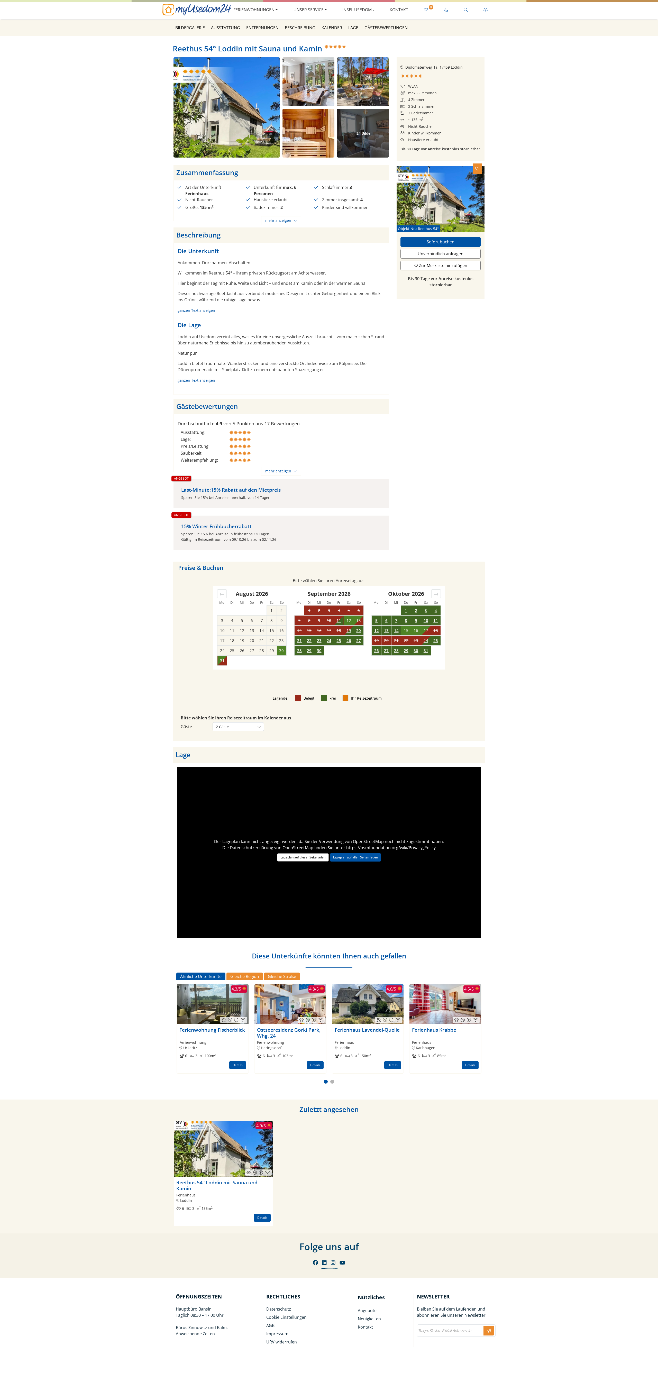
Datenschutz (278, 1309)
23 (319, 640)
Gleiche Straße (282, 976)
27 (358, 640)
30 (319, 650)
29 (309, 650)
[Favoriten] (477, 168)
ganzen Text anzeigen (196, 310)
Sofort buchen (440, 242)
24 (329, 640)
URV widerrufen (281, 1342)
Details (238, 1065)
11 (338, 620)
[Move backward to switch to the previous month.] (222, 593)
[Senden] (488, 1330)
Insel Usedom (357, 10)
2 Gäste (222, 726)
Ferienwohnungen (254, 10)
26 (348, 640)
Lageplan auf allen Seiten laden (355, 857)
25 (338, 640)
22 (309, 640)
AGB (270, 1325)
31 (426, 650)
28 (299, 650)
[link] (446, 9)
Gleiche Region (244, 976)
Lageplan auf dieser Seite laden (302, 857)
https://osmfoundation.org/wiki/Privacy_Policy (391, 847)
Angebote (367, 1310)
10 (426, 620)
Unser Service (309, 10)
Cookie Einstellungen (286, 1317)
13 (386, 630)
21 (299, 640)
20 (358, 630)
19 (348, 630)
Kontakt (399, 10)
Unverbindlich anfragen (440, 254)
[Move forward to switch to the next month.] (436, 593)
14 (396, 630)
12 (376, 630)
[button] (326, 1082)
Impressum (277, 1334)
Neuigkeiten (369, 1319)
